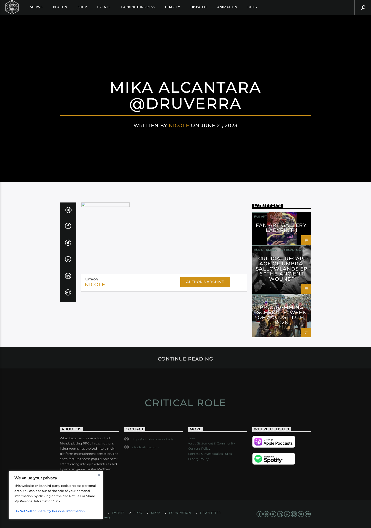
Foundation (180, 512)
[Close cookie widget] (99, 475)
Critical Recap (293, 249)
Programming (265, 298)
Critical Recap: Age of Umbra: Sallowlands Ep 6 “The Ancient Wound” (281, 269)
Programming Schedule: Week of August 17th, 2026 (281, 315)
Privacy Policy (198, 459)
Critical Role (185, 403)
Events (103, 7)
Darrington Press (138, 7)
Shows (36, 7)
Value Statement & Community (211, 443)
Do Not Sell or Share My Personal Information (49, 511)
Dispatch (198, 7)
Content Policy (199, 448)
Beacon (60, 7)
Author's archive (205, 282)
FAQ (106, 517)
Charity (172, 7)
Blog (252, 7)
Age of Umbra (265, 249)
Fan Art (260, 216)
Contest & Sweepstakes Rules (210, 454)
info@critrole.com (145, 447)
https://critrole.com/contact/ (152, 439)
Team (192, 438)
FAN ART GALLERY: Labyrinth (282, 227)
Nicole (179, 125)
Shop (82, 7)
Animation (227, 7)
